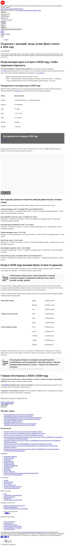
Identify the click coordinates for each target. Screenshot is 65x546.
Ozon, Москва (41, 433)
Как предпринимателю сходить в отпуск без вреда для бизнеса (22, 419)
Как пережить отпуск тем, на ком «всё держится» (18, 416)
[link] (3, 27)
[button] (2, 31)
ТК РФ (5, 71)
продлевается (41, 73)
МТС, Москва (38, 431)
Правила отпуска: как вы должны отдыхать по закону (19, 425)
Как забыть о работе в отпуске (13, 422)
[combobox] (8, 541)
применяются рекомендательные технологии (34, 532)
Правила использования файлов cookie (30, 10)
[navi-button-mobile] (2, 36)
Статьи (6, 39)
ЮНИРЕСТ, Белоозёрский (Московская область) (38, 444)
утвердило (17, 91)
